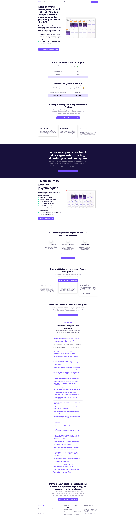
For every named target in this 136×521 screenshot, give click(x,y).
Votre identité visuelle (85, 127)
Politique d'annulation (77, 511)
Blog (64, 511)
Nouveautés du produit (68, 514)
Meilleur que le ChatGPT (46, 284)
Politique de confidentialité (76, 514)
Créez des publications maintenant (46, 218)
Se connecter (94, 1)
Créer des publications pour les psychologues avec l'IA (68, 117)
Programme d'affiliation (68, 509)
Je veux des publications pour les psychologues (48, 49)
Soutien (65, 1)
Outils (51, 1)
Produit (70, 1)
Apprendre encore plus (58, 1)
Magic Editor (46, 1)
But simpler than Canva (65, 284)
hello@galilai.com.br (89, 507)
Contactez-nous (76, 509)
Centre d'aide (66, 512)
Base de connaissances (78, 508)
